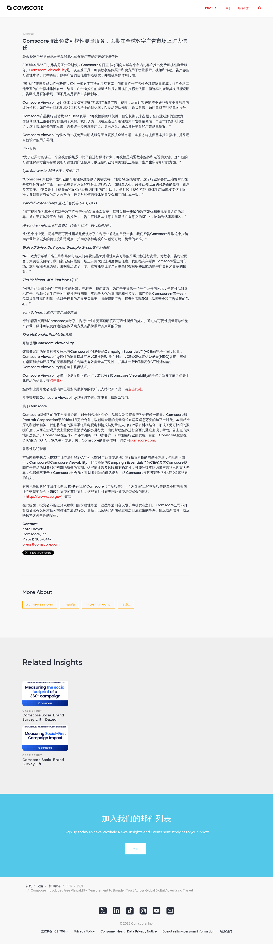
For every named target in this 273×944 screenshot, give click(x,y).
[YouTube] (157, 912)
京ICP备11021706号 (54, 931)
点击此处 (56, 380)
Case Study (32, 711)
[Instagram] (143, 912)
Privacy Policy (84, 931)
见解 (40, 886)
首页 (29, 886)
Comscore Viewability (48, 70)
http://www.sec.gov (43, 496)
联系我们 (226, 931)
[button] (212, 10)
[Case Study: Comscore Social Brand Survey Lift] (45, 738)
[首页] (25, 10)
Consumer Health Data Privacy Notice (128, 931)
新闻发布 (28, 34)
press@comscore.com (41, 544)
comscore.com (142, 440)
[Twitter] (103, 912)
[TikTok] (130, 912)
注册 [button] (135, 849)
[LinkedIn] (116, 912)
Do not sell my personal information (188, 931)
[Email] (170, 912)
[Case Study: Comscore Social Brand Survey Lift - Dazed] (45, 693)
